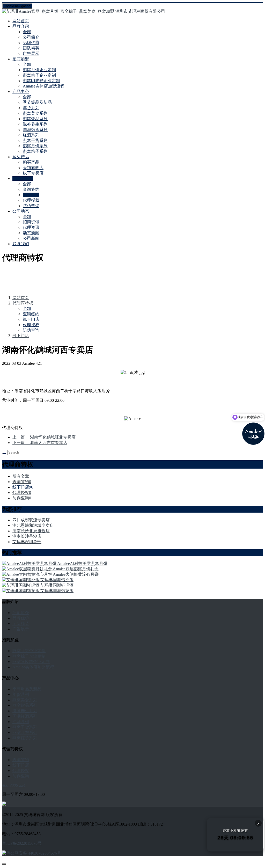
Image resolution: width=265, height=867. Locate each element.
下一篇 (39, 442)
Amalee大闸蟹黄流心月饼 (76, 574)
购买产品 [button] (20, 157)
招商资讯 (31, 222)
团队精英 (31, 48)
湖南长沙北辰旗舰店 (31, 531)
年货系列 (31, 108)
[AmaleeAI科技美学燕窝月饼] (29, 563)
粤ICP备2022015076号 (22, 843)
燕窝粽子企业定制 (39, 75)
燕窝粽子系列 (35, 151)
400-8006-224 (13, 785)
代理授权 (31, 200)
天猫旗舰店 (33, 167)
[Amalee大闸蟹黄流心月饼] (27, 574)
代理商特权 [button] (22, 178)
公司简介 (31, 37)
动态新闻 (31, 233)
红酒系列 (31, 135)
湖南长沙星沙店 (26, 536)
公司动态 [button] (20, 211)
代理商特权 (22, 303)
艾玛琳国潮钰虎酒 (56, 580)
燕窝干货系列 (35, 140)
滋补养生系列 (35, 124)
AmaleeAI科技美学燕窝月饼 (82, 563)
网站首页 (20, 21)
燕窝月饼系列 (35, 146)
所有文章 (20, 476)
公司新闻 (31, 238)
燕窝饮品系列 (35, 118)
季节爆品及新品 (37, 102)
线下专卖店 (33, 173)
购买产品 (31, 162)
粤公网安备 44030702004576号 (33, 853)
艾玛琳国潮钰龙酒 (56, 590)
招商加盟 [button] (20, 59)
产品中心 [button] (20, 91)
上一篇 (44, 437)
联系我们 (20, 244)
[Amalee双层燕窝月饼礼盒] (27, 569)
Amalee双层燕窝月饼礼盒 (76, 569)
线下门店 (31, 195)
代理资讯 (31, 227)
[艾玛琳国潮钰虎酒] (21, 580)
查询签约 (31, 189)
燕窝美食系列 (35, 113)
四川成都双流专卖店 (31, 520)
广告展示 (31, 53)
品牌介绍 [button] (20, 26)
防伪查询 (31, 205)
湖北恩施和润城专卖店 (33, 525)
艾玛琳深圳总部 (26, 542)
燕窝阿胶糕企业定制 (41, 80)
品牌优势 (31, 42)
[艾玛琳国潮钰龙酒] (21, 590)
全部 (27, 32)
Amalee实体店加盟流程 (43, 86)
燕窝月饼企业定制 (39, 70)
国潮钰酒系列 (35, 129)
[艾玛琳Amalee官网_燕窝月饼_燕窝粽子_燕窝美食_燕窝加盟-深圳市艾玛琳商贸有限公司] (132, 11)
